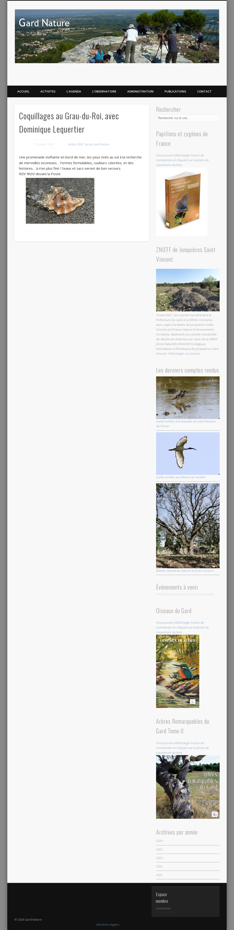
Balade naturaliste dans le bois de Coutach (185, 570)
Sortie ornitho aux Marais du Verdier (180, 477)
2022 (159, 875)
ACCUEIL (23, 91)
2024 (159, 858)
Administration (140, 91)
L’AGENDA (73, 91)
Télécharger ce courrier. (184, 353)
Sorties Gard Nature (97, 144)
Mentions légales (107, 924)
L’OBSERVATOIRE (104, 91)
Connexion (163, 908)
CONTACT (204, 91)
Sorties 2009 (75, 144)
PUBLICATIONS (175, 91)
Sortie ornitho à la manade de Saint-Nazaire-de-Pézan (186, 423)
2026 (159, 841)
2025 (159, 849)
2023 (159, 866)
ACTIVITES (48, 91)
